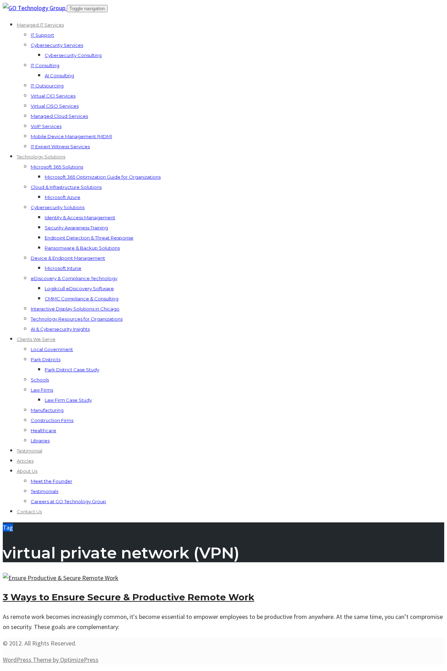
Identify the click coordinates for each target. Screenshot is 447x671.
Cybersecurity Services (57, 45)
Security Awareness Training (76, 227)
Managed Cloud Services (59, 116)
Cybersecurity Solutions (58, 207)
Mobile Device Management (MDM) (71, 136)
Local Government (52, 349)
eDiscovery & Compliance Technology (74, 278)
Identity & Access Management (80, 217)
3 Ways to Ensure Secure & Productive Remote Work (128, 597)
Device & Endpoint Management (68, 258)
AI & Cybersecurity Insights (60, 329)
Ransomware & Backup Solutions (82, 248)
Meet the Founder (51, 481)
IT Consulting (45, 65)
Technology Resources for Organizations (77, 319)
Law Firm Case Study (68, 400)
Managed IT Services (40, 25)
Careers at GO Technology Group (68, 501)
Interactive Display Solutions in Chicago (75, 309)
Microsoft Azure (62, 197)
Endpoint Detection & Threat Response (89, 238)
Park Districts (45, 359)
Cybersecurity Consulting (73, 55)
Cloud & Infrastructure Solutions (66, 187)
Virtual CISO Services (55, 106)
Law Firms (42, 390)
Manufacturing (47, 410)
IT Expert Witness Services (60, 146)
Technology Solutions (41, 156)
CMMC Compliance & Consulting (81, 298)
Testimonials (44, 491)
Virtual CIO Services (53, 96)
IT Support (42, 35)
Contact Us (29, 511)
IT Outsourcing (47, 85)
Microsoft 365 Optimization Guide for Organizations (103, 177)
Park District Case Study (72, 369)
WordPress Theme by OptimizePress (50, 660)
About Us (27, 471)
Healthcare (43, 430)
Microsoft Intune (63, 268)
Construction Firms (52, 420)
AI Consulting (59, 75)
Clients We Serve (36, 339)
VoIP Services (46, 126)
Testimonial (29, 451)
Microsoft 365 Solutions (57, 167)
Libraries (40, 440)
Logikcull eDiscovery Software (79, 288)
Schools (40, 380)
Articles (25, 461)
